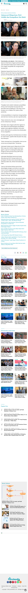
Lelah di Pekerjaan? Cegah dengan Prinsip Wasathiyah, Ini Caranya (13, 241)
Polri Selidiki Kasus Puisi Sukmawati (9, 248)
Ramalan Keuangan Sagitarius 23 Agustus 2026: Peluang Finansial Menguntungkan (17, 519)
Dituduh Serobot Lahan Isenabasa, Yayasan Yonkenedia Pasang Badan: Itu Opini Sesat (12, 223)
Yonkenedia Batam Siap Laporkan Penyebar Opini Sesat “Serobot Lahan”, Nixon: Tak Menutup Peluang (12, 220)
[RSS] (20, 582)
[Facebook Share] (15, 253)
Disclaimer (14, 586)
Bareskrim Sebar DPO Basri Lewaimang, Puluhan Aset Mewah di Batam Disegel (15, 430)
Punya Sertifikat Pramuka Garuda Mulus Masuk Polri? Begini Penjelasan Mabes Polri (12, 229)
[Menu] (2, 3)
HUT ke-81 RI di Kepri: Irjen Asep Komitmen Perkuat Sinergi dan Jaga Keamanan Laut (15, 425)
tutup (2, 587)
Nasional (9, 12)
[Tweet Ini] (18, 253)
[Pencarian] (26, 4)
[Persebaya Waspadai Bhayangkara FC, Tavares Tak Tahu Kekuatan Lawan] (5, 507)
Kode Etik (24, 586)
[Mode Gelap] (24, 4)
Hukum (5, 12)
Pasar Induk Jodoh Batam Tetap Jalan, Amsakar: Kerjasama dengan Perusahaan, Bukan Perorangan (17, 513)
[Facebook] (8, 582)
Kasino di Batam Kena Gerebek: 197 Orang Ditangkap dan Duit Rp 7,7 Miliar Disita (15, 420)
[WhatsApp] (18, 582)
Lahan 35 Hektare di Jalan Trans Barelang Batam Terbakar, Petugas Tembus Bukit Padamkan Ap (13, 217)
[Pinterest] (13, 582)
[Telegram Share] (23, 253)
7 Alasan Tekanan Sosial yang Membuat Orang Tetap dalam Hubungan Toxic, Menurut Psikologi (13, 237)
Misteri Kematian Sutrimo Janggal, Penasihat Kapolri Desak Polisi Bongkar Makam (13, 226)
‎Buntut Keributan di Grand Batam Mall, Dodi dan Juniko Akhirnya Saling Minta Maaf (13, 244)
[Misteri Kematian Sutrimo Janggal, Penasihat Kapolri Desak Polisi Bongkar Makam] (21, 275)
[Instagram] (15, 582)
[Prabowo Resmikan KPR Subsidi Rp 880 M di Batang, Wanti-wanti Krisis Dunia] (21, 289)
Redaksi (5, 19)
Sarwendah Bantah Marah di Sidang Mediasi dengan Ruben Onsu (17, 525)
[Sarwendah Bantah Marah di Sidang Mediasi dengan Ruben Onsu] (5, 526)
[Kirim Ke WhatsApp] (26, 253)
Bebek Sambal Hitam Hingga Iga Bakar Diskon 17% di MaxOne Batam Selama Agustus (15, 415)
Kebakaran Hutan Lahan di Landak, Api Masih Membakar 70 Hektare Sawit (14, 410)
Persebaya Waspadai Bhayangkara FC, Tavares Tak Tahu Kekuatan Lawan (18, 507)
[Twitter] (10, 582)
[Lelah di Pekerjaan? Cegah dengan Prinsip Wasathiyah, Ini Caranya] (7, 316)
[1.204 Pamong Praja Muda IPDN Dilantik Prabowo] (7, 302)
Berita (2, 12)
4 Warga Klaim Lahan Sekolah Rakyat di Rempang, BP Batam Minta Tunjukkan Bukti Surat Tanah (15, 435)
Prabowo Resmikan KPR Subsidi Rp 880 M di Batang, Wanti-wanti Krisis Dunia (14, 232)
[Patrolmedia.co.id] (6, 3)
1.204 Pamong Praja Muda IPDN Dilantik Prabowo (11, 235)
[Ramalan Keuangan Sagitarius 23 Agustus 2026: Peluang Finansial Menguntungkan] (5, 519)
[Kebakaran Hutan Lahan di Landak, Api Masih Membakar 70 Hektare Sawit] (14, 492)
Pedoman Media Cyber (6, 586)
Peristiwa (14, 12)
